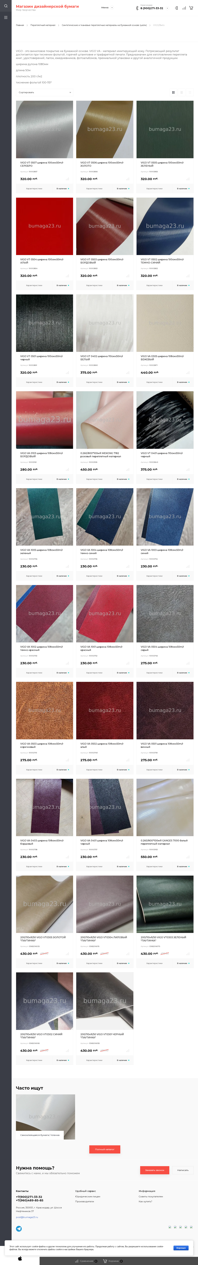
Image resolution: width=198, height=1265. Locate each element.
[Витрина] (173, 92)
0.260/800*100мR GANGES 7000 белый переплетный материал (164, 842)
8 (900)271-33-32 (151, 8)
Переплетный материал (42, 25)
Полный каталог (105, 1149)
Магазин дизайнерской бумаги (47, 6)
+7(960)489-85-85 (29, 1200)
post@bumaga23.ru (27, 1217)
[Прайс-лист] (190, 92)
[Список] (181, 92)
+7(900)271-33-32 (29, 1197)
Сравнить (67, 179)
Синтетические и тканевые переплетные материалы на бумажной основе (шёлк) (104, 25)
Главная (20, 25)
